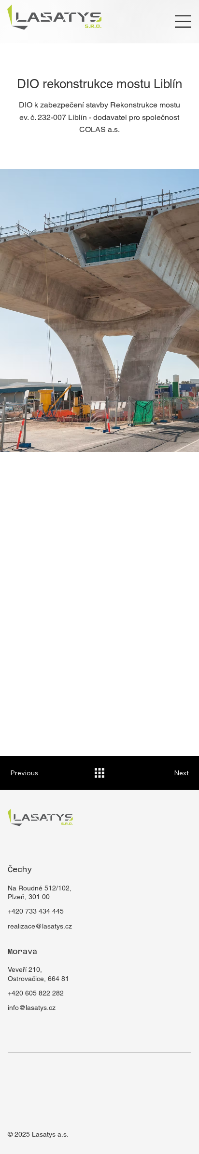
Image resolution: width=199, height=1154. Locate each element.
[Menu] (183, 21)
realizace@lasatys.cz (40, 926)
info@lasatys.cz (32, 1007)
